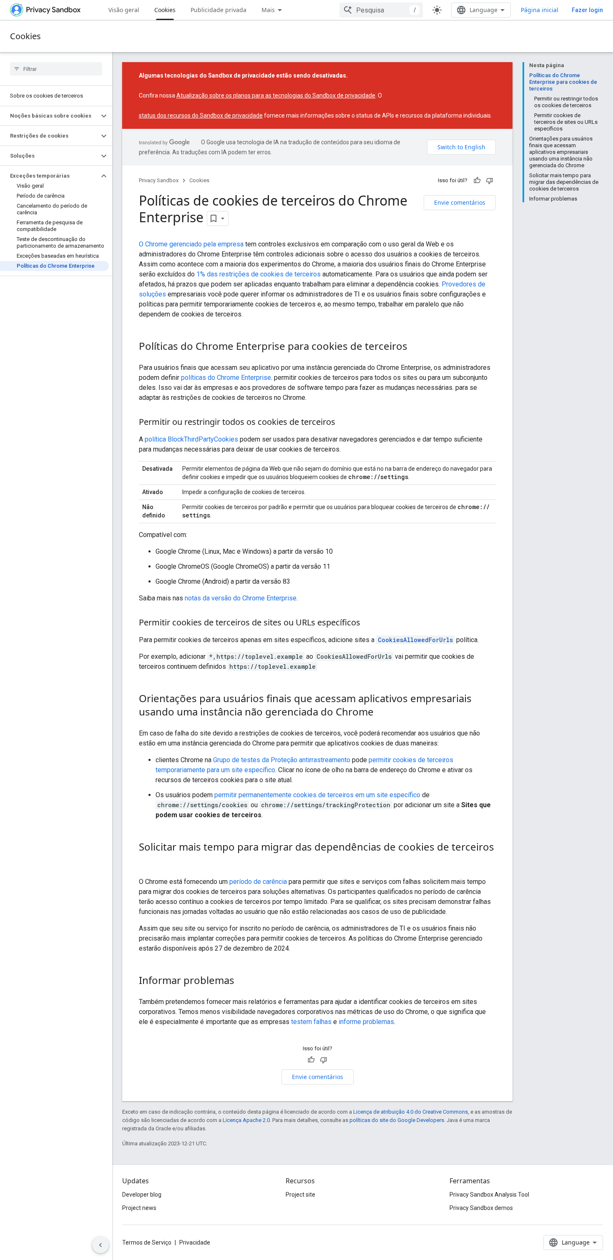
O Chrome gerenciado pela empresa (191, 244)
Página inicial (539, 10)
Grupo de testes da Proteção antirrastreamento (281, 760)
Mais (268, 10)
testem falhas (311, 1022)
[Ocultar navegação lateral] (100, 1245)
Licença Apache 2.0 (246, 1120)
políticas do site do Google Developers (396, 1120)
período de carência (258, 882)
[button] (49, 116)
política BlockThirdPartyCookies (191, 439)
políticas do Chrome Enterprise (226, 378)
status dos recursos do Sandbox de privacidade (201, 115)
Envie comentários (459, 202)
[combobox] (381, 10)
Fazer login (587, 10)
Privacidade (194, 1242)
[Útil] (477, 180)
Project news (139, 1208)
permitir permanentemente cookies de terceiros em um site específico (317, 795)
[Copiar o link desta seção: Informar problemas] (242, 981)
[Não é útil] (489, 180)
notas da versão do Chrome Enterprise (240, 598)
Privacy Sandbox (158, 180)
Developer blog (141, 1194)
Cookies (165, 10)
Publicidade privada (218, 10)
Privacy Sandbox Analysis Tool (489, 1194)
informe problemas (366, 1022)
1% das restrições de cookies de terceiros (258, 274)
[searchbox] (56, 68)
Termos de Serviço (146, 1242)
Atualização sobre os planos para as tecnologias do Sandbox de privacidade (275, 95)
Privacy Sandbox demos (481, 1208)
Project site (300, 1194)
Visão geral (123, 10)
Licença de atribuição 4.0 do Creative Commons (410, 1112)
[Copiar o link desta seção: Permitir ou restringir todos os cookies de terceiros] (343, 423)
